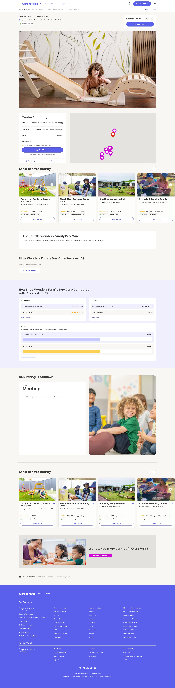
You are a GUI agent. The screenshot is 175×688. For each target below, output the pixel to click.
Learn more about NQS (28, 357)
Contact (47, 594)
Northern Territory (60, 634)
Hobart (91, 637)
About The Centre (45, 10)
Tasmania (57, 637)
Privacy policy (97, 673)
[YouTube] (87, 668)
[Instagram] (95, 668)
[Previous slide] (23, 184)
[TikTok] (91, 668)
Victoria (56, 615)
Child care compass (26, 625)
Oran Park (41, 577)
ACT (55, 630)
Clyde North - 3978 (130, 623)
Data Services (59, 656)
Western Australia (60, 626)
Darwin (91, 634)
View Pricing (95, 317)
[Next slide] (154, 169)
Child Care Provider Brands (28, 636)
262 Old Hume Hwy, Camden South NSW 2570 (153, 202)
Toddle (125, 660)
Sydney (91, 612)
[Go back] (20, 4)
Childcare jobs (128, 652)
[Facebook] (84, 668)
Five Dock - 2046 (129, 619)
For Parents (25, 602)
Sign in (31, 609)
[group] (37, 184)
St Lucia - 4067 (128, 615)
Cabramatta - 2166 (130, 626)
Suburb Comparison (59, 10)
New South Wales (29, 577)
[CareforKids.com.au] (27, 594)
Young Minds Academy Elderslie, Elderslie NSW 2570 (37, 204)
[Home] (20, 577)
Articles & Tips (24, 632)
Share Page (32, 161)
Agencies (57, 660)
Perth (91, 626)
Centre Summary (24, 10)
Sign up (23, 609)
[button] (30, 194)
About (40, 594)
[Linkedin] (80, 668)
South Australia (59, 623)
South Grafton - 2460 (131, 612)
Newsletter (93, 656)
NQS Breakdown (73, 10)
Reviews (34, 10)
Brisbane (92, 619)
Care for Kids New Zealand (132, 656)
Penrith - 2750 (128, 634)
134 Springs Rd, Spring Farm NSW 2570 (72, 204)
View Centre (37, 219)
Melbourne (92, 615)
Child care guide (24, 629)
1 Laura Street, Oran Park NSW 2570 (110, 202)
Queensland (58, 619)
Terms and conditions (80, 673)
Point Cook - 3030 (129, 637)
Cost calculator (24, 621)
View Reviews (25, 317)
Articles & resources (96, 652)
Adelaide (92, 623)
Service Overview (60, 652)
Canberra (92, 630)
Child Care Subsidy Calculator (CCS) (32, 618)
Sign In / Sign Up (142, 4)
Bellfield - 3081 (128, 630)
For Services (25, 643)
